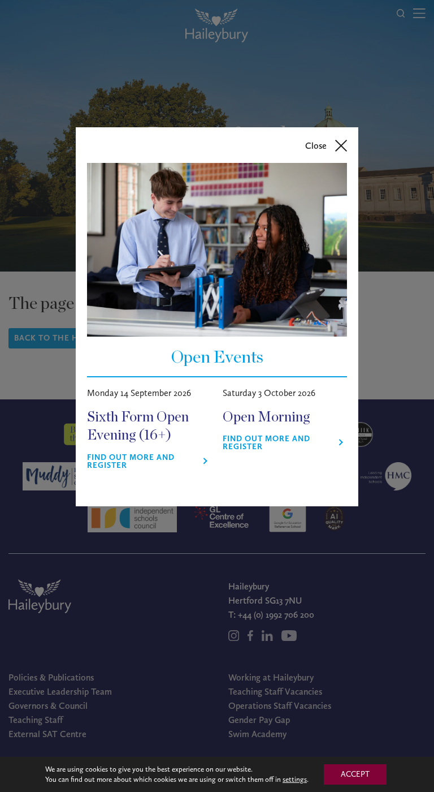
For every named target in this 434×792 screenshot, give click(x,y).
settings (295, 779)
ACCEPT (355, 774)
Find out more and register (131, 462)
